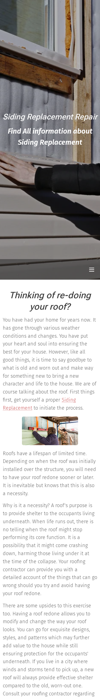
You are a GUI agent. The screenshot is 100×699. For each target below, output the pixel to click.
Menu (91, 269)
